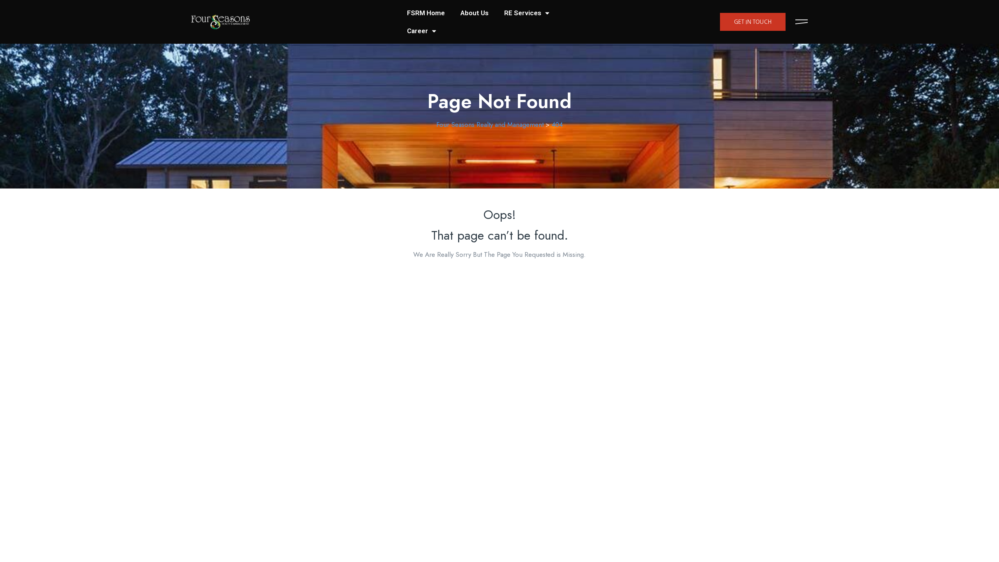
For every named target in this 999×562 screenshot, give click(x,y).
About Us (474, 13)
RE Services (522, 13)
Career (417, 31)
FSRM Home (426, 13)
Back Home (499, 278)
